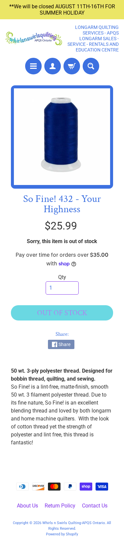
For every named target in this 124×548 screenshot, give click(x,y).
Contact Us (94, 505)
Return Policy (60, 505)
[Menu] (33, 66)
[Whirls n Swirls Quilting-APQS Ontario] (33, 39)
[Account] (52, 66)
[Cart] (71, 66)
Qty (62, 277)
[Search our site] (91, 66)
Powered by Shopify (62, 534)
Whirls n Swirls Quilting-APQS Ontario (73, 523)
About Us (27, 505)
